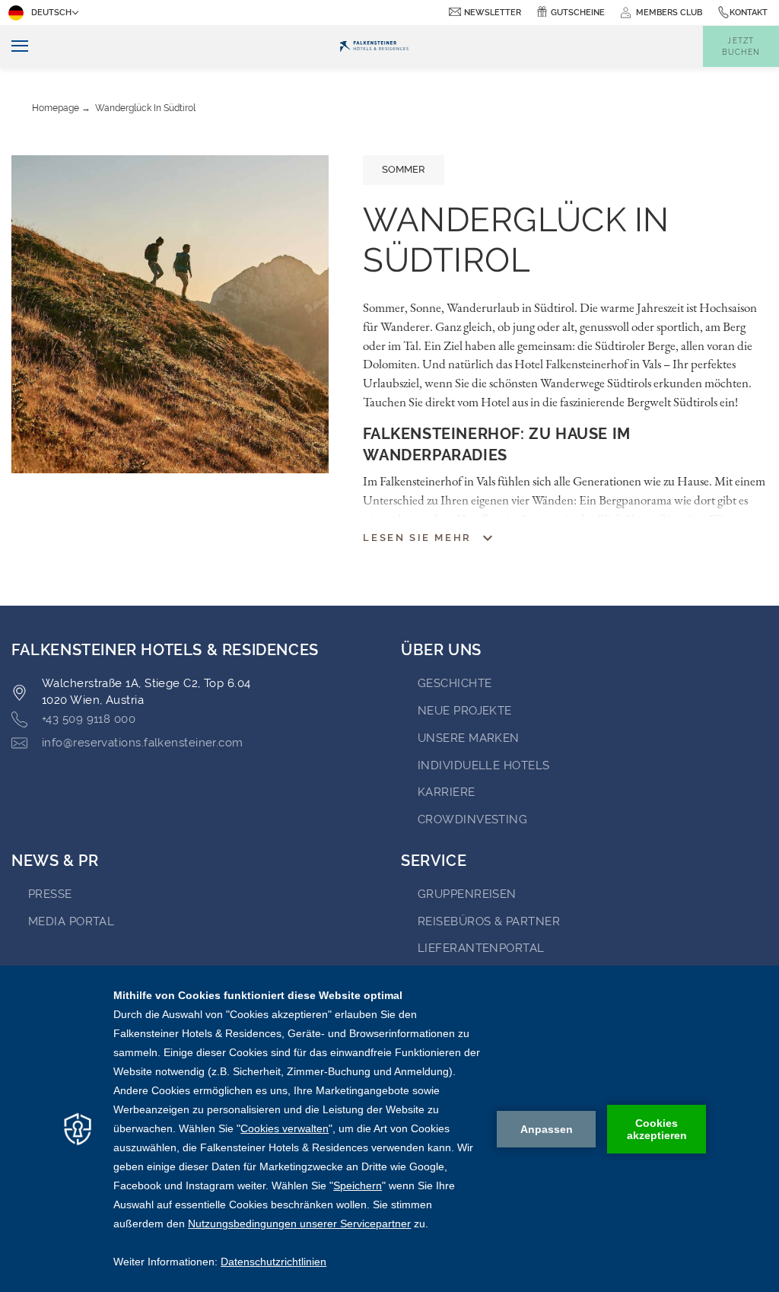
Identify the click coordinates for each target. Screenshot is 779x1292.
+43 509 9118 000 (88, 719)
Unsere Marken (469, 738)
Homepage (55, 108)
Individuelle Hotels (484, 765)
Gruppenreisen (467, 894)
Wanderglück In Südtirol (145, 108)
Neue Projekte (465, 711)
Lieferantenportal (481, 948)
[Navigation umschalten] (14, 46)
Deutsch (51, 13)
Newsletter (492, 13)
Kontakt (749, 13)
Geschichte (455, 683)
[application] (389, 1129)
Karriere (446, 792)
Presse (50, 894)
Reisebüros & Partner (489, 921)
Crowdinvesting (472, 819)
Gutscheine (578, 13)
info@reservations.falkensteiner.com (142, 742)
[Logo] (373, 46)
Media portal (71, 921)
